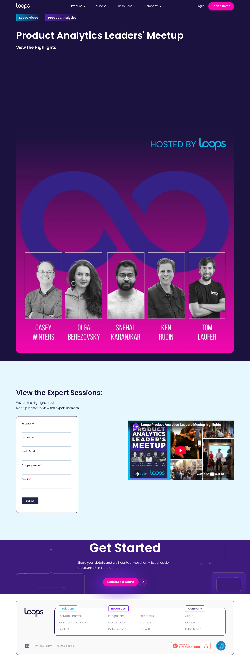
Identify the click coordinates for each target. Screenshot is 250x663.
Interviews (147, 616)
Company (147, 622)
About (189, 616)
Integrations (116, 616)
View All (145, 629)
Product (64, 629)
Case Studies (117, 622)
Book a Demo (221, 6)
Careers (190, 622)
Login (200, 6)
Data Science (117, 629)
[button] (79, 6)
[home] (33, 6)
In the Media (193, 629)
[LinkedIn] (27, 646)
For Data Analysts (70, 616)
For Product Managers (73, 622)
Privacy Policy (43, 646)
